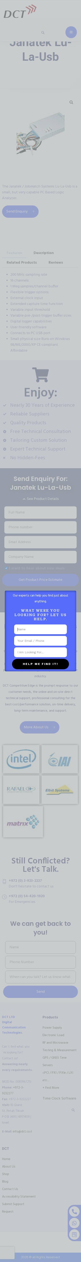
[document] (40, 631)
